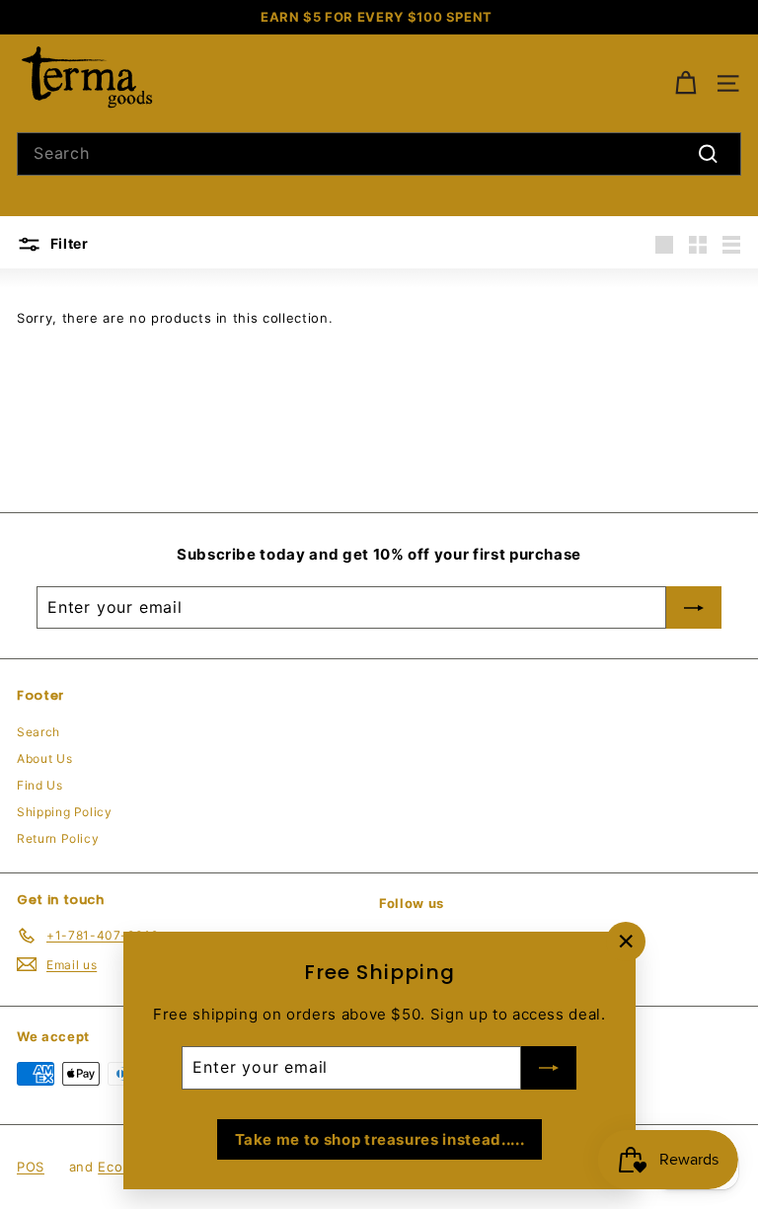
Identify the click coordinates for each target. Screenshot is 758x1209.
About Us (44, 758)
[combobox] (379, 154)
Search (38, 731)
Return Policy (58, 838)
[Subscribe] (548, 1068)
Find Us (40, 785)
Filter (67, 243)
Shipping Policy (65, 811)
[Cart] (685, 83)
